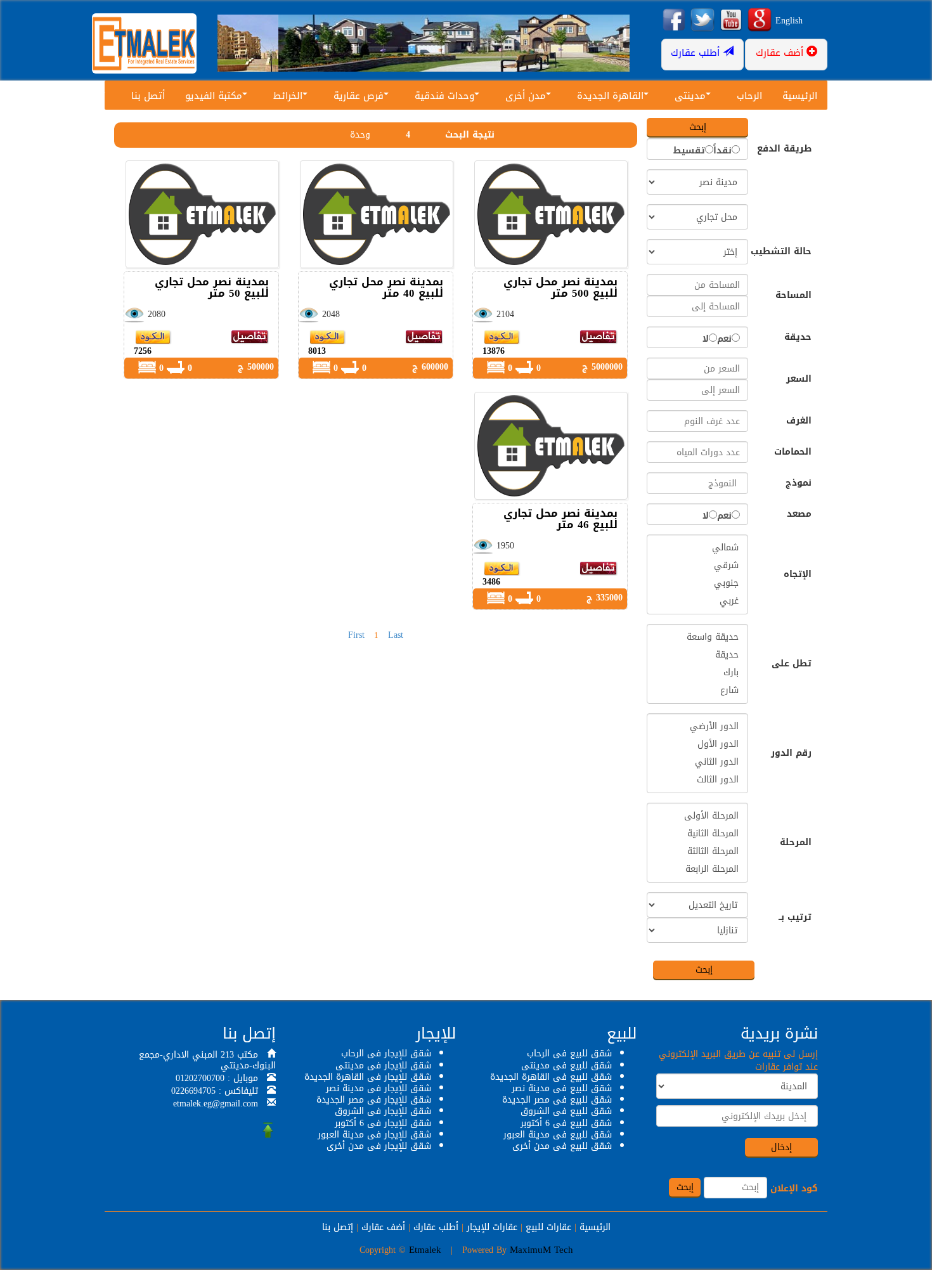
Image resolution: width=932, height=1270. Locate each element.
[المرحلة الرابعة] (697, 869)
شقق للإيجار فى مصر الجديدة (373, 1099)
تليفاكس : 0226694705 (214, 1090)
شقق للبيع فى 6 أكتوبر (566, 1123)
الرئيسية (799, 96)
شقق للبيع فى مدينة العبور (557, 1134)
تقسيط (689, 151)
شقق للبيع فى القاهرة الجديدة (551, 1076)
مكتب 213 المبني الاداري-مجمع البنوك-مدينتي (207, 1060)
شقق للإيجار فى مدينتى (383, 1065)
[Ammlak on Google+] (759, 20)
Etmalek (425, 1250)
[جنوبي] (697, 583)
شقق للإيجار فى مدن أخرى (379, 1146)
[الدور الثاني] (697, 762)
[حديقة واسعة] (697, 637)
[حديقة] (697, 655)
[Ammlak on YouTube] (731, 20)
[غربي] (697, 601)
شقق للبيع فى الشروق (566, 1111)
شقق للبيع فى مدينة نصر (562, 1088)
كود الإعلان (794, 1189)
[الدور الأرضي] (697, 726)
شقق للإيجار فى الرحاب (386, 1053)
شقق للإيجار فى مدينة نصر (378, 1088)
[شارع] (697, 690)
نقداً (722, 151)
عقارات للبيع (548, 1227)
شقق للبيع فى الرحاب (569, 1053)
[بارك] (697, 673)
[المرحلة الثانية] (697, 834)
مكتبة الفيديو (213, 96)
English (789, 20)
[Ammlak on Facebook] (674, 20)
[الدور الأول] (697, 744)
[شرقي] (697, 565)
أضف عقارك (383, 1227)
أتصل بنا (148, 96)
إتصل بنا (337, 1227)
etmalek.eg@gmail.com (215, 1103)
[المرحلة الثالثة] (697, 851)
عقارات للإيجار (492, 1227)
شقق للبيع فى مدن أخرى (562, 1146)
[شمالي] (697, 548)
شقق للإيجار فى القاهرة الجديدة (367, 1076)
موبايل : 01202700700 (217, 1078)
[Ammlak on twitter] (702, 20)
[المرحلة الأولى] (697, 816)
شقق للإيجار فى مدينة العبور (374, 1134)
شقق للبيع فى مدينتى (566, 1065)
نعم (724, 339)
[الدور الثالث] (697, 780)
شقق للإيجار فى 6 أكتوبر (383, 1123)
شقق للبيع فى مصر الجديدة (557, 1099)
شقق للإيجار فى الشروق (383, 1111)
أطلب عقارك (435, 1227)
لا (705, 339)
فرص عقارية (358, 96)
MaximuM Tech (541, 1250)
